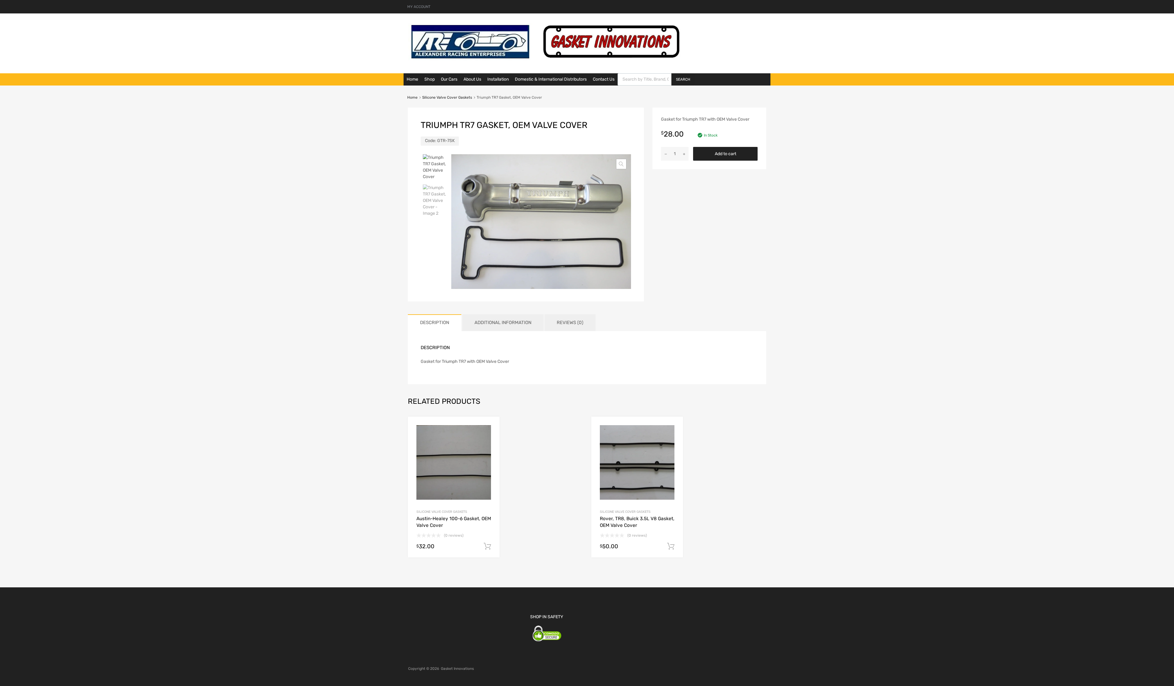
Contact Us (604, 79)
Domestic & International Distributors (551, 79)
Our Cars (449, 79)
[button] (621, 164)
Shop (429, 79)
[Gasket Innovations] (545, 60)
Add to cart (725, 153)
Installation (498, 79)
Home (412, 79)
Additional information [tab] (502, 322)
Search (683, 79)
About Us (472, 79)
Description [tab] (434, 322)
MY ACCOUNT (418, 7)
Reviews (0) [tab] (570, 322)
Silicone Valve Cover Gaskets (447, 97)
